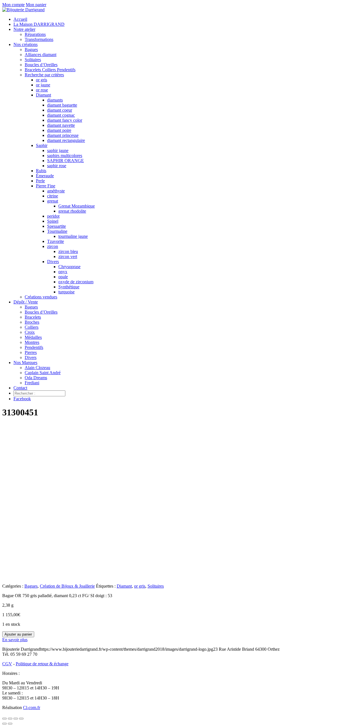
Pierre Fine (45, 185)
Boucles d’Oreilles (41, 64)
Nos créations (25, 44)
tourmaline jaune (73, 236)
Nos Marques (25, 362)
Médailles (33, 337)
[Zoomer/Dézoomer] (4, 718)
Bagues (31, 49)
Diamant (43, 95)
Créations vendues (41, 297)
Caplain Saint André (43, 372)
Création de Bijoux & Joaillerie (67, 586)
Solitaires (33, 59)
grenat (52, 201)
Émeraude (45, 175)
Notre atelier (24, 29)
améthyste (56, 190)
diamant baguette (62, 105)
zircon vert (67, 256)
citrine (52, 196)
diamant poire (59, 130)
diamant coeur (59, 110)
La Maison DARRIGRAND (39, 24)
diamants (55, 100)
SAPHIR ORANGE (65, 160)
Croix (30, 332)
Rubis (41, 170)
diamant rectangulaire (66, 140)
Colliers (31, 327)
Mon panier (36, 4)
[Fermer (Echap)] (21, 718)
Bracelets (33, 317)
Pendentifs (34, 347)
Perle (40, 180)
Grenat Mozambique (76, 206)
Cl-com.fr (31, 707)
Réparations (35, 34)
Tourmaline (57, 231)
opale (63, 276)
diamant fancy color (64, 120)
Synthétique (68, 286)
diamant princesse (63, 135)
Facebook (22, 398)
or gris (41, 79)
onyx (62, 271)
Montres (32, 342)
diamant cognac (61, 115)
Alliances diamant (40, 54)
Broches (32, 322)
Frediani (32, 382)
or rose (42, 90)
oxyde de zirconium (75, 281)
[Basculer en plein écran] (10, 718)
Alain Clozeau (37, 367)
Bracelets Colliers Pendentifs (50, 69)
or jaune (43, 84)
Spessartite (56, 226)
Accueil (20, 19)
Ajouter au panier (18, 634)
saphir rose (56, 165)
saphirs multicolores (64, 155)
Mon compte (13, 4)
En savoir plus (14, 639)
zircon (52, 246)
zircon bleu (68, 251)
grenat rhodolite (72, 211)
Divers (53, 261)
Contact (20, 387)
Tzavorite (55, 241)
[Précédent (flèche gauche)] (4, 723)
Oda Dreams (36, 377)
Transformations (39, 39)
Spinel (52, 221)
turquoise (66, 291)
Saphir (41, 145)
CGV (7, 663)
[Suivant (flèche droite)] (10, 723)
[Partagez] (15, 718)
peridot (53, 216)
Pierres (31, 352)
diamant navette (61, 125)
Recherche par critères (44, 74)
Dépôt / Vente (25, 302)
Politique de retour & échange (42, 663)
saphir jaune (57, 150)
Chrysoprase (69, 266)
